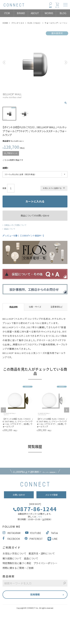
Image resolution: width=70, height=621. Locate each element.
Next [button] (66, 410)
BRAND (21, 13)
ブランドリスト (17, 23)
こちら (39, 516)
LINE (55, 538)
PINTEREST (36, 538)
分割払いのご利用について (15, 225)
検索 (50, 7)
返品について (9, 228)
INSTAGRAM (13, 533)
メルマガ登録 (51, 494)
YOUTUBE (35, 533)
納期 (5, 168)
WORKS (49, 13)
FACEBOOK (13, 538)
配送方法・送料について (42, 553)
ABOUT (35, 13)
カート (57, 7)
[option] (35, 408)
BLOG (63, 13)
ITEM (7, 13)
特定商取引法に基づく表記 (17, 563)
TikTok (54, 533)
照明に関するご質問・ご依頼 (18, 567)
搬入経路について (12, 558)
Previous (4, 62)
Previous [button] (3, 410)
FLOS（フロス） (34, 23)
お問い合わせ (19, 494)
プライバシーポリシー (45, 563)
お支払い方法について (14, 553)
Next (66, 62)
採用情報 (35, 594)
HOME (5, 23)
